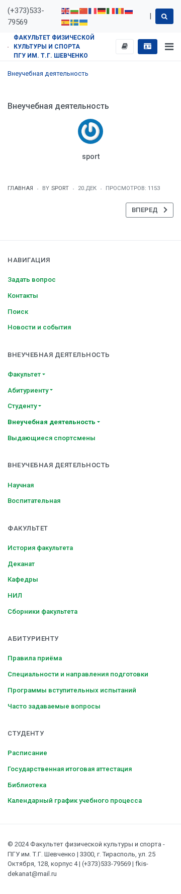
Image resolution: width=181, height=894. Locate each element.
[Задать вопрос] (125, 46)
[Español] (65, 22)
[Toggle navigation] (169, 46)
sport (91, 156)
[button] (54, 375)
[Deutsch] (102, 10)
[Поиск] (164, 16)
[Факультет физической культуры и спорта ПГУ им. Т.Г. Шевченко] (8, 46)
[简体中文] (83, 10)
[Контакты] (148, 46)
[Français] (93, 10)
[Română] (120, 10)
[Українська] (83, 22)
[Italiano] (111, 10)
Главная (20, 188)
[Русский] (129, 10)
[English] (65, 10)
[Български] (74, 10)
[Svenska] (74, 22)
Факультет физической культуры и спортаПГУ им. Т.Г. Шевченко (54, 46)
